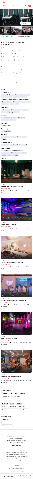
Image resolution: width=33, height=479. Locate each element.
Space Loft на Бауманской (8, 224)
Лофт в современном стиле (9, 338)
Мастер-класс (13, 406)
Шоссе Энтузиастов (7, 425)
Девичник (22, 393)
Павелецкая (16, 454)
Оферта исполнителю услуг (16, 471)
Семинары (21, 406)
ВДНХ (18, 450)
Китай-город (13, 452)
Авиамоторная (24, 456)
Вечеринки (4, 393)
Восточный (5, 419)
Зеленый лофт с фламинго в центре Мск (12, 186)
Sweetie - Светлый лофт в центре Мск (12, 262)
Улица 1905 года (19, 460)
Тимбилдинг (12, 413)
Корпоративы (17, 396)
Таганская (17, 456)
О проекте (16, 465)
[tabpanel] (16, 171)
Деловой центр (23, 450)
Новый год (4, 406)
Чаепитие (4, 413)
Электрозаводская (16, 447)
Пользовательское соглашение (16, 468)
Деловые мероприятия (7, 400)
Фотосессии (5, 403)
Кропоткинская (24, 447)
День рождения (13, 393)
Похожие (3, 158)
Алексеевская (10, 454)
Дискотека (19, 403)
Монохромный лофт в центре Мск (11, 376)
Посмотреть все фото (26, 23)
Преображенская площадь (20, 458)
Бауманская (8, 447)
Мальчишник (13, 442)
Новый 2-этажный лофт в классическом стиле (14, 300)
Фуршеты (25, 409)
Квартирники (19, 400)
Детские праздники (7, 396)
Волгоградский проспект (22, 452)
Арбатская (13, 450)
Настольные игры (16, 409)
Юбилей (12, 403)
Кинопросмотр (5, 409)
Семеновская (12, 460)
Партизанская (23, 454)
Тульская (8, 452)
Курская (8, 450)
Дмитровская (10, 458)
